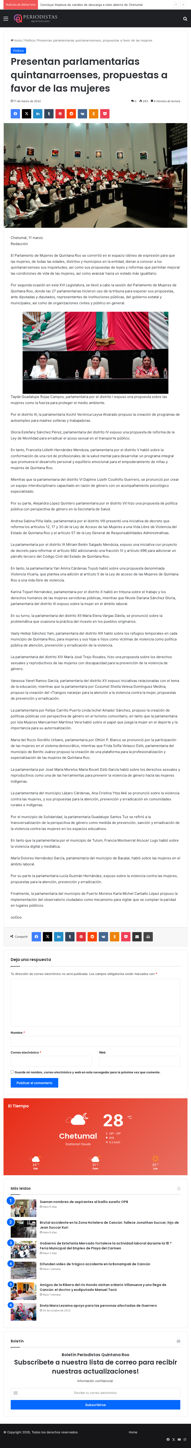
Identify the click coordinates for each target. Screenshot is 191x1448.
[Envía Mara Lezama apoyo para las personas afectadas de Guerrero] (23, 1312)
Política (29, 40)
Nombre (18, 1032)
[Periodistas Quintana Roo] (35, 18)
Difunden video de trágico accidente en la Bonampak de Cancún (95, 1264)
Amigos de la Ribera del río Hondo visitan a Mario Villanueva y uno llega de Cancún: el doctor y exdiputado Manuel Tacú (103, 1287)
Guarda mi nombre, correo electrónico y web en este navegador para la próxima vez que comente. (87, 1072)
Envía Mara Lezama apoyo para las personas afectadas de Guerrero (98, 1305)
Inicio (18, 40)
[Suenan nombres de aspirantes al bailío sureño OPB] (23, 1208)
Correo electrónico (26, 1052)
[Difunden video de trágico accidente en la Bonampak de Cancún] (23, 1270)
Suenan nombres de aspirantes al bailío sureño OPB (84, 1201)
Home (133, 1432)
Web (102, 1052)
